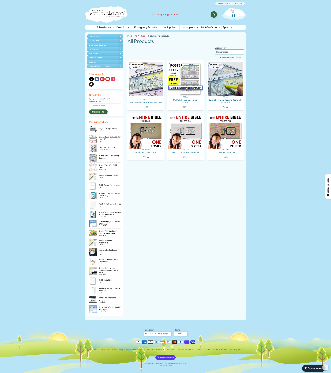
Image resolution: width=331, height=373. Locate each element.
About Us (93, 349)
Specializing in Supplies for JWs (165, 15)
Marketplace (190, 28)
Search (207, 349)
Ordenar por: (220, 47)
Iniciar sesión (224, 4)
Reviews (170, 349)
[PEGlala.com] (106, 14)
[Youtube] (107, 79)
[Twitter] (91, 79)
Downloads (124, 28)
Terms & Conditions (185, 349)
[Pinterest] (102, 79)
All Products (140, 35)
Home (114, 349)
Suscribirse (98, 112)
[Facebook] (97, 79)
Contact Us (104, 349)
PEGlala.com (163, 363)
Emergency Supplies (147, 28)
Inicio (129, 35)
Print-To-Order (211, 28)
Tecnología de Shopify (165, 366)
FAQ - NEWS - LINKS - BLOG (106, 66)
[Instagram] (113, 79)
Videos (199, 349)
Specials (229, 28)
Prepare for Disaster (155, 349)
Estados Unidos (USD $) (156, 333)
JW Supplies (170, 28)
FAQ (121, 349)
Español (179, 333)
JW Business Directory (135, 349)
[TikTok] (91, 84)
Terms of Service (220, 349)
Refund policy (236, 349)
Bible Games (106, 28)
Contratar (238, 4)
